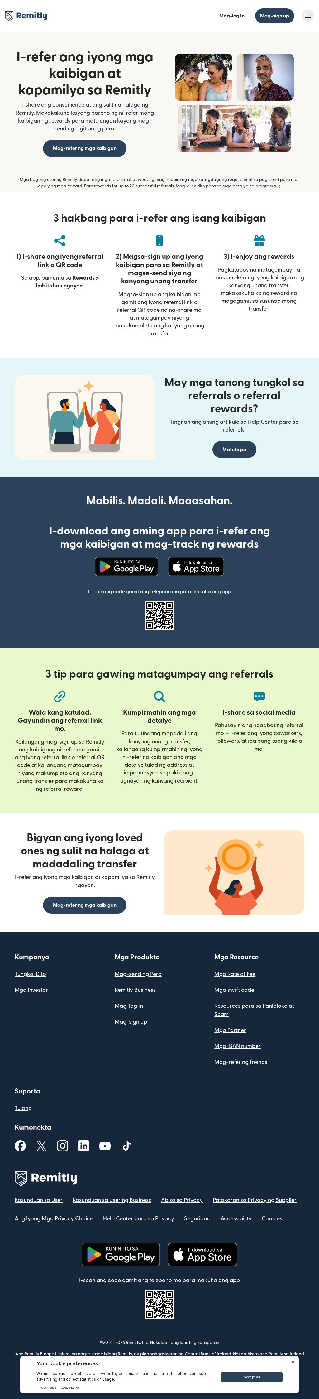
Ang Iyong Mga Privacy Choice (54, 1218)
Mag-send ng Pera (138, 974)
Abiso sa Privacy (182, 1200)
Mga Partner (230, 1030)
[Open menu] (308, 16)
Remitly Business (135, 990)
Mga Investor (31, 990)
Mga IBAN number (237, 1046)
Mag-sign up (274, 15)
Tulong (23, 1108)
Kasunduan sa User (39, 1200)
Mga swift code (234, 990)
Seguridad (197, 1218)
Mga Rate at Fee (234, 974)
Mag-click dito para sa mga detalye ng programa (228, 186)
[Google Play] (126, 566)
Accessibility (236, 1218)
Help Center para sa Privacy (138, 1218)
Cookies (272, 1218)
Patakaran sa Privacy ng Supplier (255, 1200)
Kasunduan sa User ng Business (112, 1200)
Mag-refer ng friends (240, 1062)
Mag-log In (232, 15)
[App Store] (196, 566)
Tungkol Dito (30, 974)
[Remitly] (26, 16)
